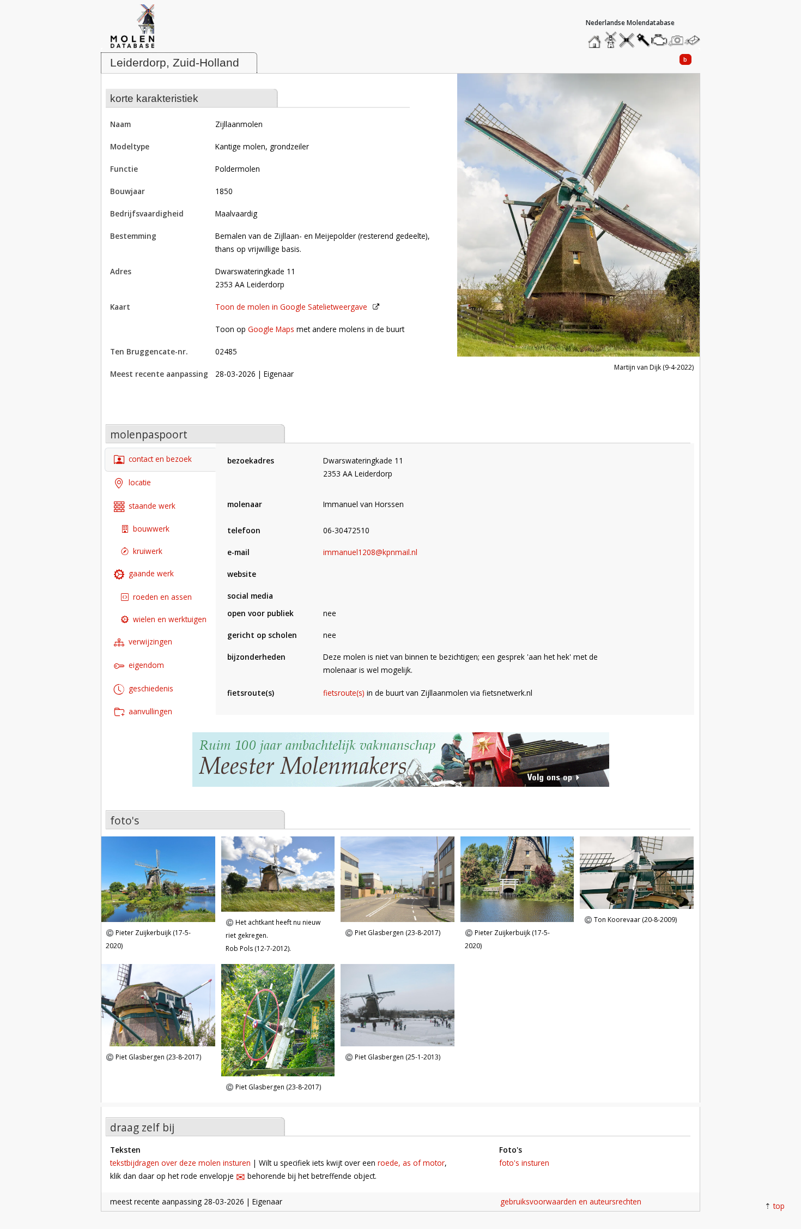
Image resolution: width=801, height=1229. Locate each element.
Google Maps (271, 329)
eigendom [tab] (146, 665)
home (596, 37)
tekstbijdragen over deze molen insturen (180, 1163)
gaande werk (151, 573)
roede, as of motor (411, 1163)
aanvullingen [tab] (150, 711)
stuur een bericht (695, 40)
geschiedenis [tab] (151, 688)
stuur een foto (676, 40)
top (779, 1206)
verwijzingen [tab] (150, 641)
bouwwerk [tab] (151, 528)
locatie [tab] (140, 482)
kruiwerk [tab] (147, 551)
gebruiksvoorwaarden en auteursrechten (570, 1201)
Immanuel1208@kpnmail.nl (370, 552)
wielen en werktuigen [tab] (170, 619)
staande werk (152, 506)
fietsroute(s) (344, 693)
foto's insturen (524, 1163)
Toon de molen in (291, 307)
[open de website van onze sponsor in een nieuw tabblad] (400, 765)
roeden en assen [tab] (162, 597)
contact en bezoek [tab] (160, 459)
